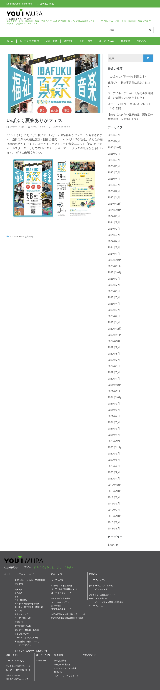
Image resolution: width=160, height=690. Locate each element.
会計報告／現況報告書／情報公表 (29, 607)
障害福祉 (68, 40)
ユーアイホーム (96, 605)
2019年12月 (114, 484)
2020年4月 (114, 466)
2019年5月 (114, 503)
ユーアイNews (106, 40)
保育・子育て (85, 40)
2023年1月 (114, 322)
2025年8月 (114, 160)
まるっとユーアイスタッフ (66, 676)
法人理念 (18, 593)
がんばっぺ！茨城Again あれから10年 (31, 650)
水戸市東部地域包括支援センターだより (68, 614)
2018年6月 (114, 528)
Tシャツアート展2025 (98, 598)
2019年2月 (114, 509)
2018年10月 (114, 516)
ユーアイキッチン (97, 579)
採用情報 (125, 40)
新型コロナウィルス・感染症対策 (30, 579)
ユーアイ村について (30, 40)
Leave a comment (61, 126)
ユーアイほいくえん (15, 660)
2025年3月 (114, 185)
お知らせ (29, 236)
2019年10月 (114, 491)
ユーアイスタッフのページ (27, 637)
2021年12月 (114, 385)
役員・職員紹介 (21, 600)
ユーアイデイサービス (61, 592)
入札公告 (18, 610)
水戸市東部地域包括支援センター (61, 607)
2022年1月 (114, 378)
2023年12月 (114, 260)
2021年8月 (114, 410)
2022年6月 (114, 366)
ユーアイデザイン (23, 645)
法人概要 (18, 589)
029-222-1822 (47, 3)
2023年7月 (114, 285)
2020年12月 (114, 441)
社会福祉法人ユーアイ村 (19, 19)
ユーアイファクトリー (99, 589)
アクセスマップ (21, 614)
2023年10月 (114, 272)
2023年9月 (114, 278)
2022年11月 (114, 335)
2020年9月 (114, 453)
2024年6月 (114, 235)
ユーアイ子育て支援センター (19, 669)
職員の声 (58, 672)
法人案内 (19, 583)
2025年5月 (114, 172)
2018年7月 (114, 522)
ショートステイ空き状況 (61, 585)
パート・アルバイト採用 (65, 668)
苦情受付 (19, 621)
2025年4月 (114, 178)
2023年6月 (114, 291)
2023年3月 (114, 310)
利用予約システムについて (17, 679)
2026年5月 (114, 135)
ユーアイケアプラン (60, 602)
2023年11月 (114, 266)
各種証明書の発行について (27, 641)
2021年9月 (114, 403)
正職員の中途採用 (62, 664)
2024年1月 (114, 253)
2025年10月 (114, 147)
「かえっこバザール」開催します (128, 76)
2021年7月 (114, 416)
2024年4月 (114, 241)
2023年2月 (114, 316)
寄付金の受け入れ (23, 625)
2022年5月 (114, 372)
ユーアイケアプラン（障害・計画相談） (107, 602)
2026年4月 (114, 141)
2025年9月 (114, 153)
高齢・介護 (51, 40)
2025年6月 (114, 166)
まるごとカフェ (22, 633)
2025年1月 (114, 197)
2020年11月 (114, 447)
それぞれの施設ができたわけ (27, 603)
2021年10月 (114, 397)
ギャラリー (41, 660)
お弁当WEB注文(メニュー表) (101, 585)
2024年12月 (114, 203)
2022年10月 (114, 341)
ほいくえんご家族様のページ (18, 666)
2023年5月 (114, 297)
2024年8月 (114, 222)
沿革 (16, 596)
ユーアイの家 (57, 579)
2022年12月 (114, 328)
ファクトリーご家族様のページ (102, 594)
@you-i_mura (38, 126)
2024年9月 (114, 216)
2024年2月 (114, 247)
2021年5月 (114, 422)
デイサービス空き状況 (60, 598)
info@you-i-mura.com (21, 3)
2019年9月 (114, 497)
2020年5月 (114, 460)
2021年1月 (114, 435)
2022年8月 (114, 353)
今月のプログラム (13, 675)
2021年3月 (114, 428)
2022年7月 (114, 360)
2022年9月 (114, 347)
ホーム (10, 40)
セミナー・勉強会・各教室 (27, 629)
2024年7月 (114, 228)
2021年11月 (114, 391)
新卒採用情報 (60, 660)
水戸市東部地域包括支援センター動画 (67, 617)
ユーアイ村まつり (23, 617)
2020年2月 (114, 472)
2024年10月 (114, 210)
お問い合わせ (143, 40)
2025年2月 (114, 191)
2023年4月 (114, 303)
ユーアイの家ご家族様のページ (64, 589)
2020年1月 (114, 478)
